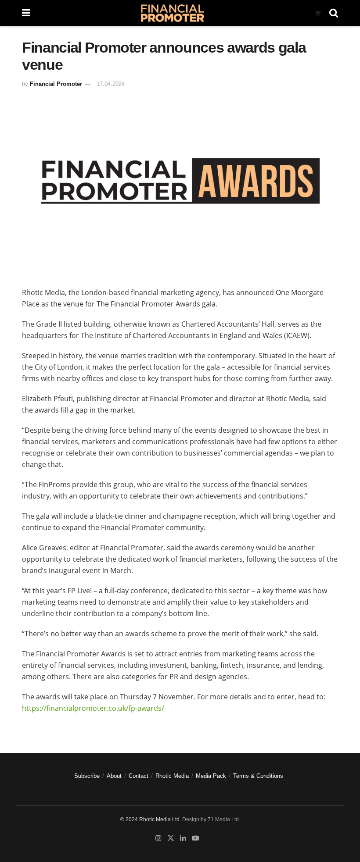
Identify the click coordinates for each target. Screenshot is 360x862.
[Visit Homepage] (172, 13)
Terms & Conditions (258, 776)
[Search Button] (333, 13)
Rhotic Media (172, 776)
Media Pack (211, 776)
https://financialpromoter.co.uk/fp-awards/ (93, 708)
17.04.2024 (111, 84)
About (114, 776)
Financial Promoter (56, 84)
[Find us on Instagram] (158, 838)
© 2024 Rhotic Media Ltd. (150, 819)
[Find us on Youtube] (195, 838)
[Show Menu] (26, 13)
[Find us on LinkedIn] (183, 838)
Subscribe (87, 776)
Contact (138, 776)
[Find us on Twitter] (170, 838)
